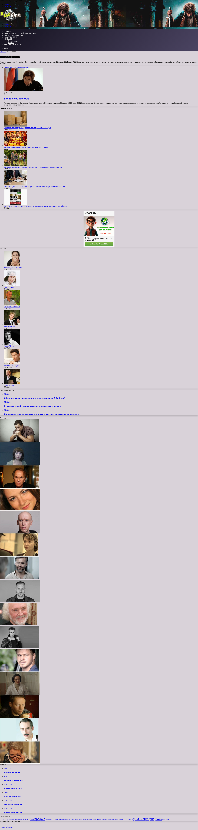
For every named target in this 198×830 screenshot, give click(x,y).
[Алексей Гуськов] (19, 487)
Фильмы (8, 39)
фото (158, 819)
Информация (13, 41)
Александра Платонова (13, 268)
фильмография (143, 819)
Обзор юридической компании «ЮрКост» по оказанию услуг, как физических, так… (35, 187)
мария (94, 819)
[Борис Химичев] (18, 625)
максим (90, 819)
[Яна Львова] (19, 555)
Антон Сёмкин (9, 326)
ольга (116, 819)
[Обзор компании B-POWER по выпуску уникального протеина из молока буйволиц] (15, 204)
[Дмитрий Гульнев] (19, 717)
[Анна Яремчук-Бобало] (20, 694)
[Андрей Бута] (12, 344)
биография (37, 819)
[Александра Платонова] (12, 266)
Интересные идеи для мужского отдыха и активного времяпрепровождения (33, 167)
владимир (49, 819)
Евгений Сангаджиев (12, 366)
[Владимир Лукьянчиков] (19, 671)
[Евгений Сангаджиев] (12, 364)
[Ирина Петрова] (20, 464)
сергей (124, 819)
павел (120, 819)
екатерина (67, 819)
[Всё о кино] (10, 21)
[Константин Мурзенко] (19, 740)
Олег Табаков (9, 385)
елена (72, 819)
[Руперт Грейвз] (19, 578)
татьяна (130, 819)
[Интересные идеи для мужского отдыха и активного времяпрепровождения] (15, 165)
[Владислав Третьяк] (19, 648)
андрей (23, 819)
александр (4, 819)
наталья (104, 819)
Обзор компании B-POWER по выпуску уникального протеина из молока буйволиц (35, 206)
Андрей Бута (9, 346)
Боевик (11, 43)
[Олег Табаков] (12, 383)
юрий (167, 819)
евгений (61, 819)
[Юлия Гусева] (12, 285)
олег (113, 819)
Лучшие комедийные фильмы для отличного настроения (26, 147)
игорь (76, 819)
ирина (80, 819)
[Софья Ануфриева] (20, 510)
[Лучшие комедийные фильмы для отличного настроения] (15, 145)
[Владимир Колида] (19, 441)
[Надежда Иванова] (20, 763)
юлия (163, 819)
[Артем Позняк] (20, 602)
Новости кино (10, 37)
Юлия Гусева (9, 287)
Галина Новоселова (16, 98)
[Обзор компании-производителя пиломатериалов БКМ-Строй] (15, 126)
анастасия (18, 819)
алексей (11, 819)
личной (85, 819)
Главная (3, 52)
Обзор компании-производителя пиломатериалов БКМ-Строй (27, 128)
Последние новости (13, 35)
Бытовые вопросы (13, 45)
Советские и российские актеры (20, 33)
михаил (99, 819)
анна (28, 819)
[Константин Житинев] (12, 305)
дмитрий (55, 819)
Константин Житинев (12, 307)
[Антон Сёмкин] (12, 324)
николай (109, 819)
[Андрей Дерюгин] (20, 532)
